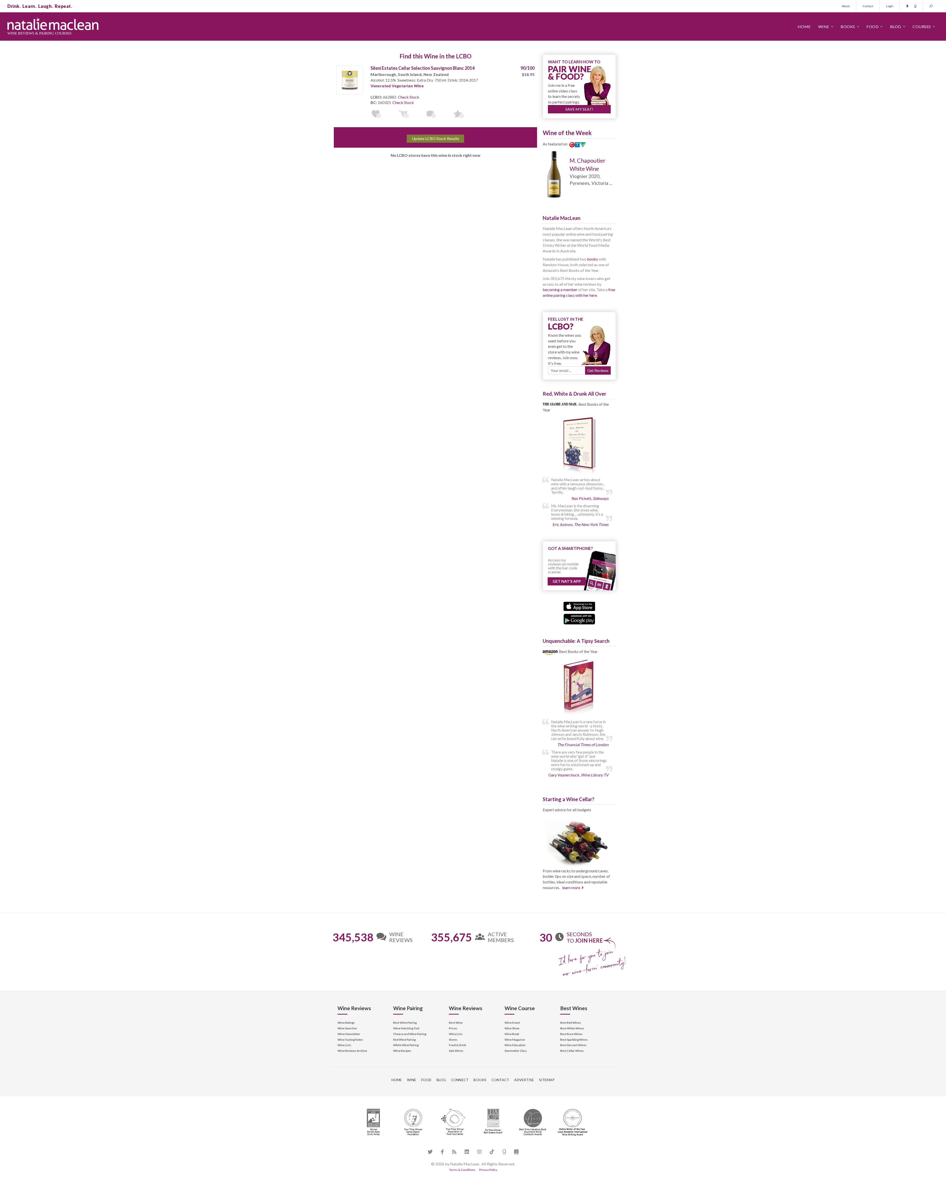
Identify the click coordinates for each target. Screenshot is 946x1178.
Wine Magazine (515, 1039)
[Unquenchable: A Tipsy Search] (579, 688)
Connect (460, 1080)
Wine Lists (344, 1045)
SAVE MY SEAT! (579, 109)
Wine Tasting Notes (350, 1039)
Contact (868, 6)
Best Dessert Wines (573, 1045)
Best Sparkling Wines (574, 1039)
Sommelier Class (516, 1051)
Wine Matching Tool (406, 1028)
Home (804, 26)
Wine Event (512, 1022)
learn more (571, 887)
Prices (453, 1028)
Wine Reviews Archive (352, 1051)
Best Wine (456, 1022)
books (592, 259)
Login (889, 6)
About (846, 6)
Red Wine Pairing (404, 1039)
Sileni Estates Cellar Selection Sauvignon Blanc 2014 (422, 68)
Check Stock (408, 97)
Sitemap (547, 1080)
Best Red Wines (570, 1022)
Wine (823, 26)
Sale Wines (456, 1051)
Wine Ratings (346, 1022)
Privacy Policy (488, 1170)
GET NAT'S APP (567, 581)
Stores (453, 1039)
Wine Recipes (402, 1051)
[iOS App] (579, 605)
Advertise (524, 1080)
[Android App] (579, 618)
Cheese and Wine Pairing (409, 1034)
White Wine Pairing (406, 1045)
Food (872, 26)
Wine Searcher (347, 1028)
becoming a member (560, 289)
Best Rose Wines (571, 1034)
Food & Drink (457, 1045)
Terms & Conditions (462, 1170)
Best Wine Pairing (405, 1022)
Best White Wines (572, 1028)
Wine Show (512, 1028)
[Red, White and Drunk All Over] (579, 445)
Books (848, 26)
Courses (921, 26)
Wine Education (515, 1045)
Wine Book (512, 1034)
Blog (895, 26)
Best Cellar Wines (572, 1051)
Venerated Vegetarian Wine (397, 85)
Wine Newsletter (349, 1034)
